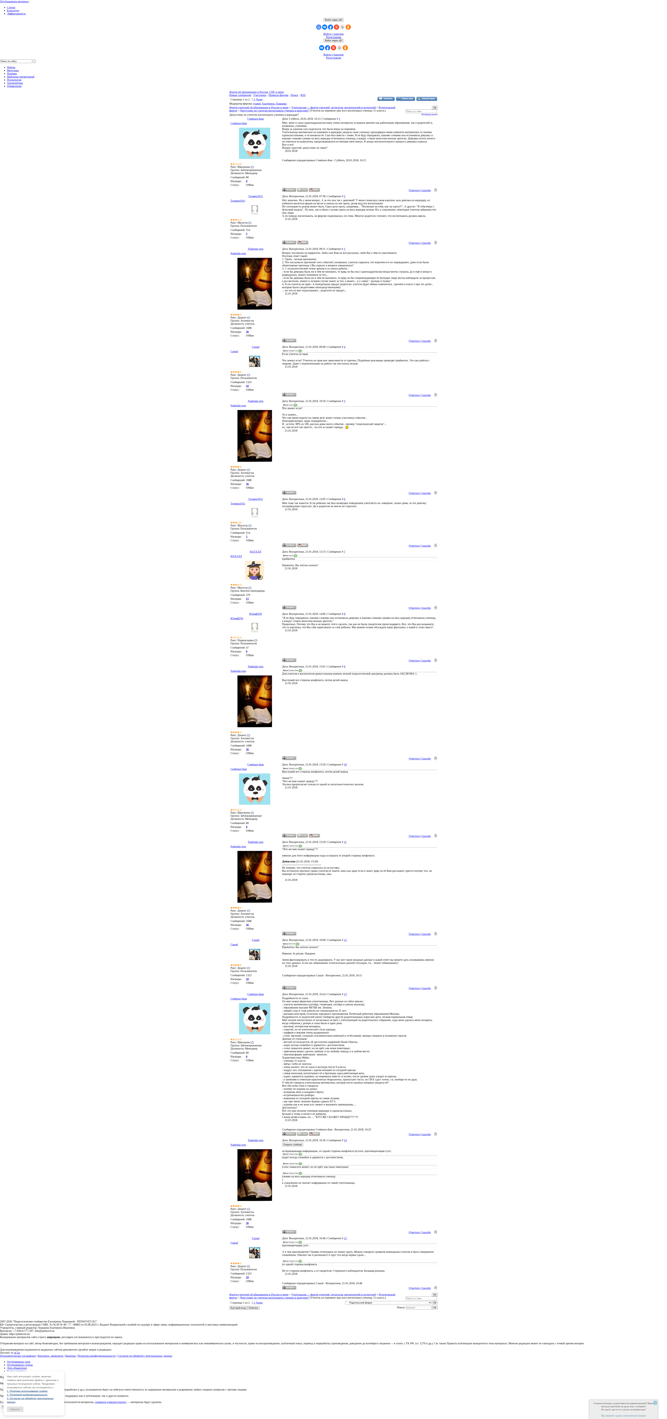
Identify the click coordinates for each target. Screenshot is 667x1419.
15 (345, 1238)
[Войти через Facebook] (330, 27)
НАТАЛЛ (255, 551)
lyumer (257, 103)
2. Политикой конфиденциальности (27, 1394)
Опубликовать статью (20, 1364)
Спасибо (426, 190)
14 (345, 1140)
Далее (259, 99)
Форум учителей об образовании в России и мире (259, 107)
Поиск (294, 95)
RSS (303, 95)
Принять (15, 1409)
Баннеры (70, 1355)
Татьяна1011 (255, 196)
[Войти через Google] (342, 27)
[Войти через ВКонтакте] (324, 27)
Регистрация (333, 37)
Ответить (414, 190)
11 (345, 841)
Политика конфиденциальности (97, 1355)
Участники (259, 95)
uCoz (17, 1352)
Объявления (14, 86)
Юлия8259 (255, 613)
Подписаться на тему (429, 114)
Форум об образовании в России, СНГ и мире (256, 92)
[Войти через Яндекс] (336, 27)
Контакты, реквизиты (50, 1355)
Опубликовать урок (18, 1361)
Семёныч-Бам (255, 118)
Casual (255, 346)
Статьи (11, 7)
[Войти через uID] (318, 27)
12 (345, 939)
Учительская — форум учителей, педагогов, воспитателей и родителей (333, 107)
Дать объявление (17, 1368)
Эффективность (16, 13)
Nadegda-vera (255, 248)
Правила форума (278, 95)
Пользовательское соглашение (18, 1355)
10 (345, 764)
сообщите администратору (110, 1402)
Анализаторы (15, 82)
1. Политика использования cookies (27, 1391)
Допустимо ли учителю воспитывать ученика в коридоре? (274, 110)
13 (345, 994)
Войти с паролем (333, 33)
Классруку (13, 10)
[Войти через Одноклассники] (348, 27)
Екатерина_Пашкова (274, 103)
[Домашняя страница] (314, 190)
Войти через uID (333, 20)
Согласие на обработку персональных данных (145, 1355)
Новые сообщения (240, 95)
